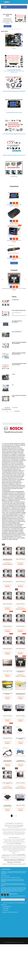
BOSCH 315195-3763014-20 (20, 558)
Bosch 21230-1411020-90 (20, 804)
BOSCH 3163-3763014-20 (20, 603)
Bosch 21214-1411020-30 (20, 715)
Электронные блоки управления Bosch (19, 315)
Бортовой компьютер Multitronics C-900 (14, 204)
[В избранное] (14, 202)
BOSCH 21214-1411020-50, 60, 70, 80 (7, 783)
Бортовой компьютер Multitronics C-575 (14, 257)
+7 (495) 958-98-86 (5, 907)
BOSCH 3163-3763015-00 (20, 625)
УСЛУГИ (14, 48)
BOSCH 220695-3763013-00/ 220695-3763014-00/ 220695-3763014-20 (7, 559)
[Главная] (2, 407)
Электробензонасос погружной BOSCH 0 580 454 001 (20, 761)
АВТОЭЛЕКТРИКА (14, 176)
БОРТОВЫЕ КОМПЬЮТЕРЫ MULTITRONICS (14, 112)
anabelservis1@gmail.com (6, 906)
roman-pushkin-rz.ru (4, 870)
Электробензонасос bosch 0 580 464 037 (7, 693)
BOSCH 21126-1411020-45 (20, 782)
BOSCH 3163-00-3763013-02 (7, 603)
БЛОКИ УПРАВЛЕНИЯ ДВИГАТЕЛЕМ (14, 69)
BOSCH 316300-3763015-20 (20, 648)
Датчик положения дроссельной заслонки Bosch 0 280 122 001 (7, 805)
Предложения (14, 186)
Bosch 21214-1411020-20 (7, 715)
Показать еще (14, 262)
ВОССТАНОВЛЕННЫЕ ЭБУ (10, 70)
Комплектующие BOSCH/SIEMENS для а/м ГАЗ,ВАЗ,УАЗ (14, 154)
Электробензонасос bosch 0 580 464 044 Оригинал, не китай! (20, 694)
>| (16, 815)
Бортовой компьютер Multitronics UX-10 (14, 239)
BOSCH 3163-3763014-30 (7, 625)
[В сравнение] (17, 202)
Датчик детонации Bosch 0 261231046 (20, 738)
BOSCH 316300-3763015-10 (7, 648)
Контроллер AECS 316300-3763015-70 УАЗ (20, 671)
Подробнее (7, 23)
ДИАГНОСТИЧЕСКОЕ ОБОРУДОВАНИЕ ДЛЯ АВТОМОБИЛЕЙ (14, 90)
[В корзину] (11, 202)
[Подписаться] (26, 899)
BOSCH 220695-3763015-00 (7, 737)
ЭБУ (4, 70)
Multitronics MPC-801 (14, 222)
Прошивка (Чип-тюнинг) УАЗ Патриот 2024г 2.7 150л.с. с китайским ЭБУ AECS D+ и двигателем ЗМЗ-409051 (14, 288)
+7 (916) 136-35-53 (5, 909)
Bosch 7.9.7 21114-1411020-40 (7, 671)
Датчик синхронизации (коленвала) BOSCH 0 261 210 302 (7, 761)
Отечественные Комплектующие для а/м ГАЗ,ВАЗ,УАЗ (14, 133)
